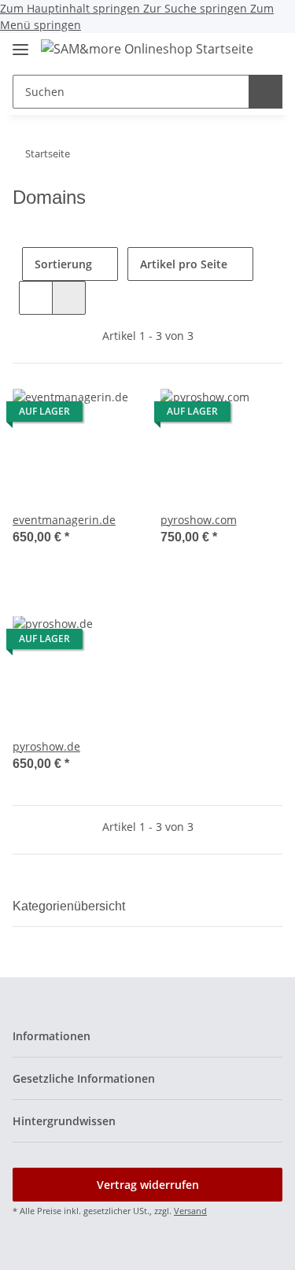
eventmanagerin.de (64, 519)
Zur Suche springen (196, 8)
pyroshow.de (46, 746)
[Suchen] (265, 92)
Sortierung (63, 264)
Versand (190, 1210)
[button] (268, 50)
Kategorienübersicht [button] (69, 906)
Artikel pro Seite (183, 264)
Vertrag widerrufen (148, 1184)
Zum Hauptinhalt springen (71, 8)
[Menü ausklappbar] (20, 43)
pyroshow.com (198, 519)
